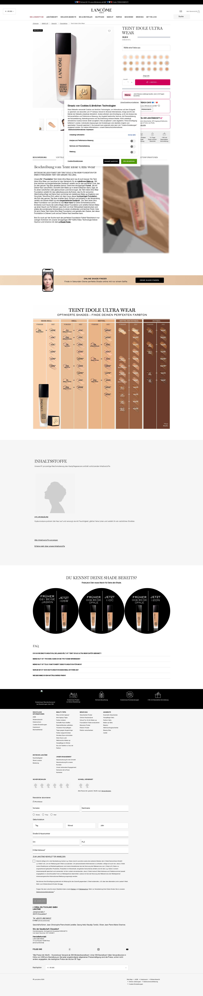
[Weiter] (116, 67)
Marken (73, 889)
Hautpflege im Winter (63, 743)
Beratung (36, 763)
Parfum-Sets (107, 720)
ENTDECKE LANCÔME (40, 755)
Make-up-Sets (108, 722)
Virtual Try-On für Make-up (88, 720)
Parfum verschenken (86, 730)
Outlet (105, 733)
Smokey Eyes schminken (64, 735)
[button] (172, 611)
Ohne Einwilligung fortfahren (129, 102)
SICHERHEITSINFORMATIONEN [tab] (145, 157)
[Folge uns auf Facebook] (69, 949)
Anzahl (125, 79)
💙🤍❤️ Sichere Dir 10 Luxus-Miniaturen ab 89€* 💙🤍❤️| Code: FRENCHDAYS (101, 2)
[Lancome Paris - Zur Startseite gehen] (101, 10)
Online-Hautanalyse (86, 717)
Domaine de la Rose (63, 770)
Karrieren (59, 772)
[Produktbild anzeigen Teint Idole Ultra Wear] (52, 125)
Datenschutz (37, 722)
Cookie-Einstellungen (40, 724)
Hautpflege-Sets (108, 717)
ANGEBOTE (107, 712)
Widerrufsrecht (37, 719)
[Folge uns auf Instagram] (98, 949)
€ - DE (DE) (8, 11)
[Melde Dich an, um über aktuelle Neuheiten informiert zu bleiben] (181, 11)
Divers (38, 814)
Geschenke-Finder (86, 715)
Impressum (36, 727)
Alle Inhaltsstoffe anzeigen (46, 540)
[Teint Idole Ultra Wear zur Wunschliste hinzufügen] (109, 31)
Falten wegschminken (63, 733)
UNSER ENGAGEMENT (63, 756)
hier (61, 884)
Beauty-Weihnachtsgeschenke (110, 726)
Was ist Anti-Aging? (62, 715)
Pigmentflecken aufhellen (64, 725)
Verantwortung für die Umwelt (66, 759)
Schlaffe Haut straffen (63, 722)
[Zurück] (30, 67)
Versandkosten (106, 791)
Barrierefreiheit (37, 729)
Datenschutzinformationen (45, 892)
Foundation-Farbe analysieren (90, 722)
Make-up (90, 181)
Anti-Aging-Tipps (62, 717)
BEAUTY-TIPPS (61, 712)
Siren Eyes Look (61, 738)
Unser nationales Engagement (66, 767)
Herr (55, 814)
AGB (34, 717)
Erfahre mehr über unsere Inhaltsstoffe (50, 546)
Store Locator (37, 760)
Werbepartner (83, 889)
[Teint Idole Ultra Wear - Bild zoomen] (73, 67)
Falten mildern (61, 720)
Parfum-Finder (84, 727)
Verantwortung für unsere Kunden (64, 764)
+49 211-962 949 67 (43, 918)
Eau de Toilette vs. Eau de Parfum (64, 747)
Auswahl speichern (111, 161)
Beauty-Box (107, 730)
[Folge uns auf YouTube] (127, 949)
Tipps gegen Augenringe (64, 730)
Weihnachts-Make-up (63, 740)
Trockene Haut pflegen (63, 727)
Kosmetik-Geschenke (110, 715)
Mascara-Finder (85, 725)
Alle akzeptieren (129, 161)
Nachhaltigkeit (37, 758)
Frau (46, 814)
